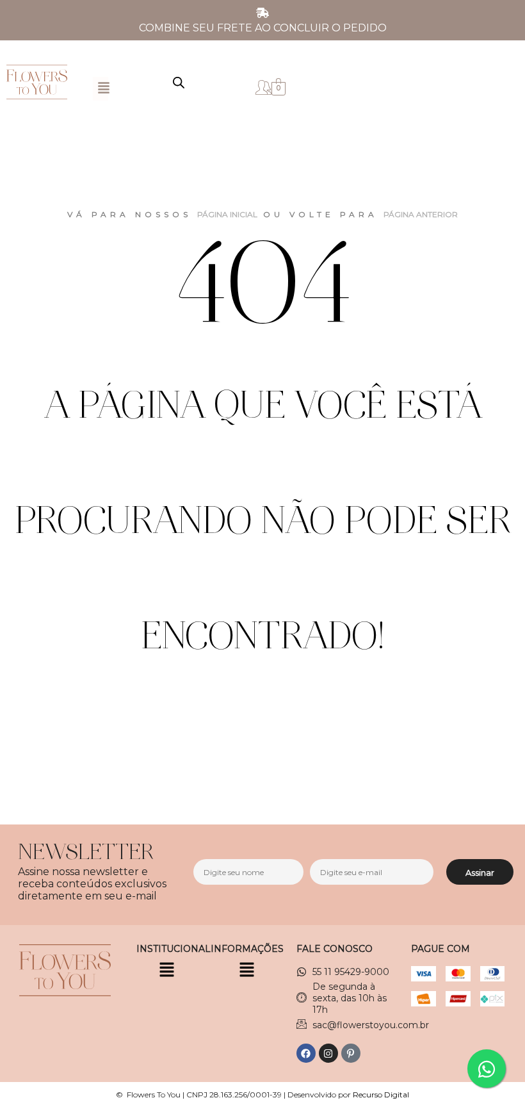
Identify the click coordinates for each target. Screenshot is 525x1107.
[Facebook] (306, 1053)
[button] (104, 89)
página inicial (227, 214)
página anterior (421, 214)
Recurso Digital (381, 1094)
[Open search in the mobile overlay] (178, 82)
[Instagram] (328, 1053)
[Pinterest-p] (350, 1053)
